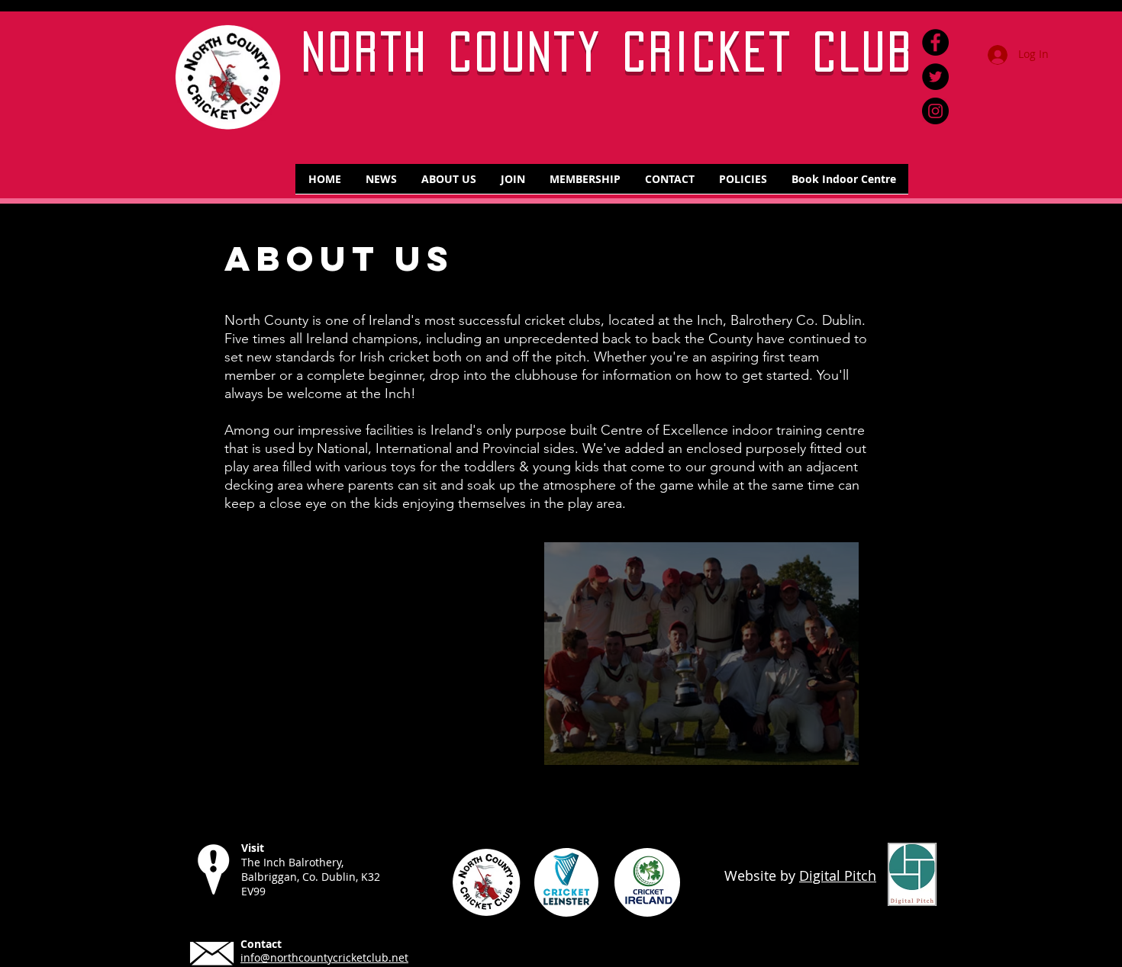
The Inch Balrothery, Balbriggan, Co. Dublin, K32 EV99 (310, 876)
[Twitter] (935, 76)
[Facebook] (935, 42)
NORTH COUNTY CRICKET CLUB (608, 51)
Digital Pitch (837, 875)
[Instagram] (935, 111)
